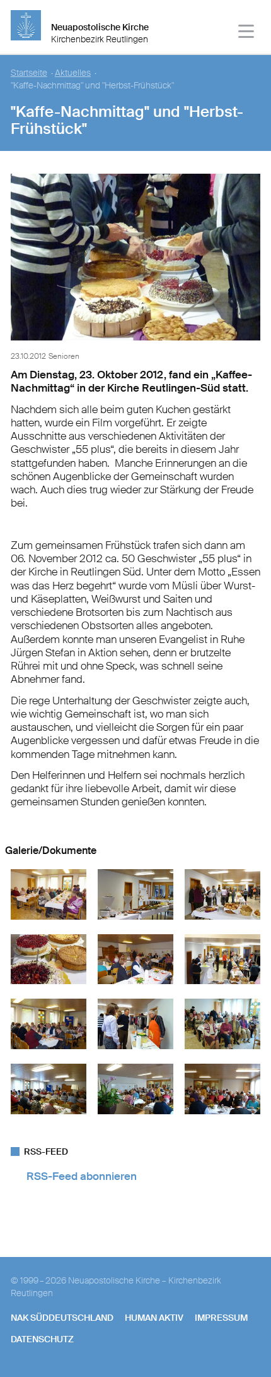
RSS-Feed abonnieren (81, 1176)
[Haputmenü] (246, 33)
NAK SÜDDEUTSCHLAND (62, 1317)
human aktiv (154, 1317)
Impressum (221, 1317)
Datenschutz (42, 1339)
